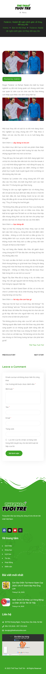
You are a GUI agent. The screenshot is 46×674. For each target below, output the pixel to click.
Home (6, 28)
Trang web (10, 429)
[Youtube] (15, 530)
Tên (8, 407)
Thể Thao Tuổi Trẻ (36, 345)
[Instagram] (20, 530)
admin (17, 79)
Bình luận (10, 389)
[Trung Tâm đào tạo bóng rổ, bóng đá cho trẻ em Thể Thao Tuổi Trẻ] (23, 7)
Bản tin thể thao (19, 28)
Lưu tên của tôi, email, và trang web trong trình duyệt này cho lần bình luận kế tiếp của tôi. (22, 443)
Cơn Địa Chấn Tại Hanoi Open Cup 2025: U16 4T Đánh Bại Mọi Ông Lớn (27, 585)
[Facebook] (4, 530)
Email (8, 418)
